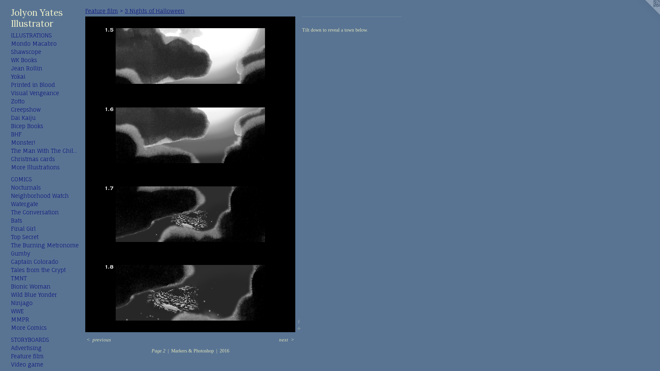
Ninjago (22, 303)
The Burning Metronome (45, 245)
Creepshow (26, 109)
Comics (21, 179)
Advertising (26, 348)
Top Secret (24, 237)
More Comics (29, 327)
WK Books (24, 60)
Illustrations (31, 35)
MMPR (20, 319)
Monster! (23, 142)
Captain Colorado (34, 261)
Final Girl (23, 228)
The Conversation (35, 212)
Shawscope (26, 51)
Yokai (18, 76)
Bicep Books (27, 126)
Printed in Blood (33, 84)
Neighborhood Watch (40, 195)
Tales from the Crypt (38, 270)
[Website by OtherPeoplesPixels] (646, 13)
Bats (16, 220)
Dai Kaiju (23, 117)
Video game (27, 364)
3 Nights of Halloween (155, 11)
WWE (17, 311)
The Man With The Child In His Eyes (45, 150)
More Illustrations (35, 167)
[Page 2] (190, 174)
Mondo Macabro (34, 43)
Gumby (20, 253)
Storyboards (30, 339)
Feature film (27, 356)
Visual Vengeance (35, 93)
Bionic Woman (31, 286)
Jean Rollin (26, 68)
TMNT (19, 278)
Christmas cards (33, 159)
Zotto (18, 101)
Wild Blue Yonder (34, 294)
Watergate (24, 204)
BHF (16, 134)
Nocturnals (26, 187)
